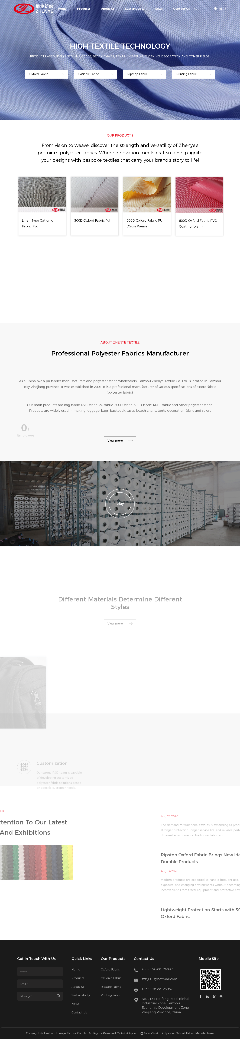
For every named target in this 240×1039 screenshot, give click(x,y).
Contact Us (181, 8)
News (159, 8)
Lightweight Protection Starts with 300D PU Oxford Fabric (167, 859)
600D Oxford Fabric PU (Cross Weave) (93, 223)
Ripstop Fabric (111, 986)
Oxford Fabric (110, 969)
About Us (108, 8)
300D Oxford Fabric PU (40, 220)
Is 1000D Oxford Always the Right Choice (163, 910)
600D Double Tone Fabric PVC (199, 223)
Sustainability (134, 8)
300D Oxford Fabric (37, 293)
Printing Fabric (111, 995)
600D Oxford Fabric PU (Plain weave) (93, 295)
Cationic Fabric (111, 978)
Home (62, 8)
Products (83, 8)
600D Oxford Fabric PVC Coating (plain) (146, 223)
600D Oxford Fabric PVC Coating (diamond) (198, 295)
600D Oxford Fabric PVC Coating (146, 295)
